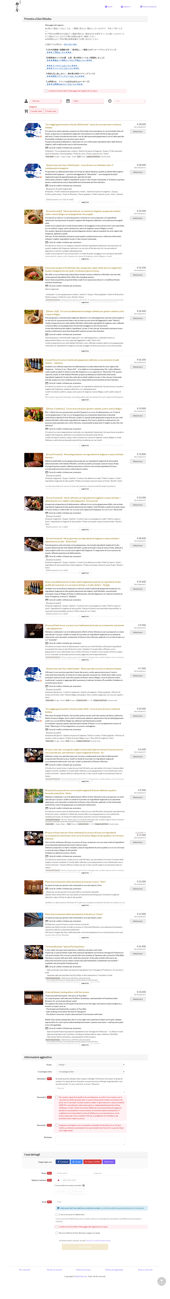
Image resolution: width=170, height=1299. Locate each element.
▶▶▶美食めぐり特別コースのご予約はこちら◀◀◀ (69, 60)
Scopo (49, 1064)
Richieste (48, 1137)
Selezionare (138, 131)
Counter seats (36, 111)
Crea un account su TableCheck (72, 1214)
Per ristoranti (24, 1270)
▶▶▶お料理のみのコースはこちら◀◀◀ (64, 84)
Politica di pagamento (114, 1270)
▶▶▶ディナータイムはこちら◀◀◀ (62, 68)
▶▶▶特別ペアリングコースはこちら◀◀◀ (65, 76)
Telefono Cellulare (41, 1180)
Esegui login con (45, 1162)
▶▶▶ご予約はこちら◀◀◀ (59, 52)
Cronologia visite (45, 1071)
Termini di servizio (54, 1270)
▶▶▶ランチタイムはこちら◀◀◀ (62, 65)
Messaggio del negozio (54, 25)
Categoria (33, 107)
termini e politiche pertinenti (98, 1240)
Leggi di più (85, 202)
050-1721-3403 (70, 44)
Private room (50, 111)
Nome (46, 1173)
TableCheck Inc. (81, 1276)
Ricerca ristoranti (145, 1270)
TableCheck (109, 1162)
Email (46, 1202)
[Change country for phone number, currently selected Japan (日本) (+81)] (59, 1180)
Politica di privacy (83, 1270)
